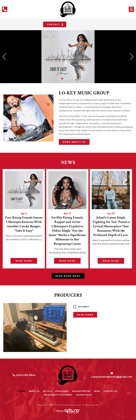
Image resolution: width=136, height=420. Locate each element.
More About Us (74, 142)
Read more (24, 261)
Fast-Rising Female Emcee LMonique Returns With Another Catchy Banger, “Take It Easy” (23, 224)
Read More (85, 314)
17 (70, 213)
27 (113, 213)
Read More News (68, 276)
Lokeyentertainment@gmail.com (112, 376)
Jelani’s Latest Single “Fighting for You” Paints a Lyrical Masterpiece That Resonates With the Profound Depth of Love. (111, 226)
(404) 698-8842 (25, 375)
